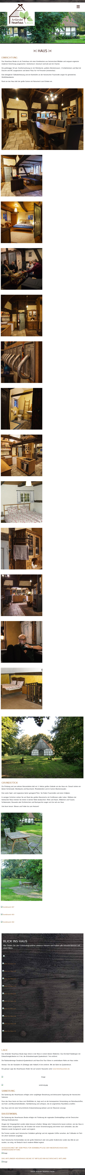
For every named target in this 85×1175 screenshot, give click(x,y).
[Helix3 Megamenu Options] (78, 7)
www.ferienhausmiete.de (61, 1069)
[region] (42, 28)
